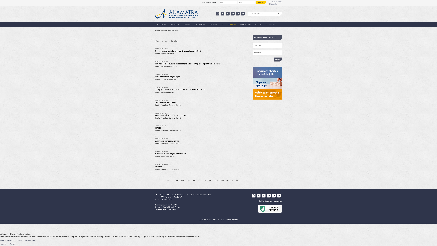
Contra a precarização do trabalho (170, 154)
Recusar (12, 244)
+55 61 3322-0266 (165, 199)
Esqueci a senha (276, 2)
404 (222, 181)
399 (193, 181)
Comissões (187, 24)
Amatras (258, 24)
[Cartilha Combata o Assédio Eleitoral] (267, 94)
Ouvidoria (271, 24)
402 (210, 181)
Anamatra (161, 24)
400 (199, 181)
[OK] (279, 14)
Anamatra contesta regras (167, 141)
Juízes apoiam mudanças (166, 102)
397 (182, 181)
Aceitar (3, 244)
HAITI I (158, 167)
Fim (236, 181)
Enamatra (200, 24)
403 (216, 181)
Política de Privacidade (25, 241)
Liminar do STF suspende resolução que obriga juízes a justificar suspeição (188, 64)
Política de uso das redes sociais (270, 201)
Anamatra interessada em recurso (170, 115)
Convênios (174, 24)
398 (188, 181)
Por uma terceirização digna (167, 77)
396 (176, 181)
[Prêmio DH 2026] (267, 72)
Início (167, 181)
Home (157, 30)
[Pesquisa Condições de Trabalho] (267, 83)
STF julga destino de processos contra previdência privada (181, 90)
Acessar (260, 2)
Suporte (274, 4)
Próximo (232, 181)
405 (227, 181)
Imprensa (231, 24)
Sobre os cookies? (6, 241)
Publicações (245, 24)
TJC (222, 24)
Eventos (212, 24)
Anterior (172, 181)
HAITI (158, 128)
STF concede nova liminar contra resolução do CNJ (178, 51)
